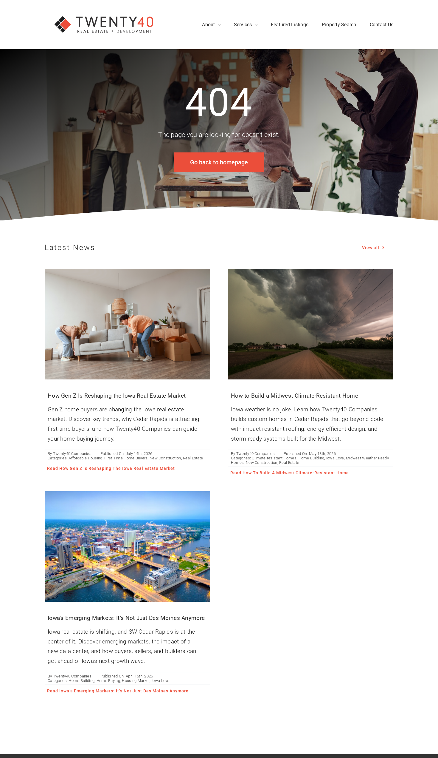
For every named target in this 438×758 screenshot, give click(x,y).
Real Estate (193, 458)
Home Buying (108, 680)
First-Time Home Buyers (125, 458)
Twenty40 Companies (72, 453)
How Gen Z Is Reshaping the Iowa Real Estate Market (117, 395)
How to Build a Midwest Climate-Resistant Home (294, 395)
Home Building (311, 458)
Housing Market (136, 680)
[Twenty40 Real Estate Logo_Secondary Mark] (104, 8)
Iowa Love (335, 458)
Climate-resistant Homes (274, 458)
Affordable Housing (85, 458)
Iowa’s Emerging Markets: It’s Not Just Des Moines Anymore (126, 618)
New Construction (165, 458)
